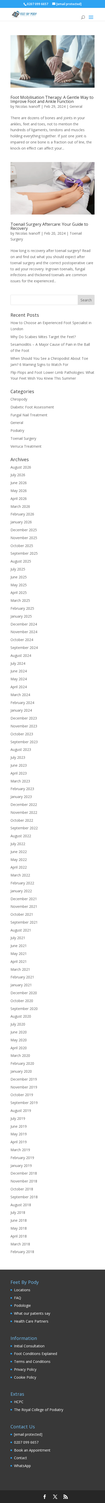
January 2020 (21, 1071)
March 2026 (20, 506)
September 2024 (24, 647)
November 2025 (23, 537)
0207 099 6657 (26, 1442)
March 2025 (20, 600)
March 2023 (20, 781)
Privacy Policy (25, 1369)
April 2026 (18, 498)
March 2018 (20, 1244)
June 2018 (18, 1220)
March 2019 (20, 1149)
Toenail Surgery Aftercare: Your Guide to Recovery (49, 226)
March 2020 (20, 1055)
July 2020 (17, 1024)
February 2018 (22, 1251)
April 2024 (18, 686)
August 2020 (20, 1016)
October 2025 (21, 545)
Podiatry (17, 430)
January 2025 (21, 616)
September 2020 (24, 1008)
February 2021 (22, 977)
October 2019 (21, 1094)
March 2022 (20, 875)
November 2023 (23, 726)
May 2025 (18, 584)
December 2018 (23, 1173)
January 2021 (21, 984)
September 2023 (24, 741)
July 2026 (17, 474)
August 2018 (20, 1204)
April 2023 (18, 773)
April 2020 (18, 1047)
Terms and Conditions (32, 1361)
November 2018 (23, 1181)
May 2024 (18, 678)
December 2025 (23, 529)
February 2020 (22, 1063)
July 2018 (17, 1212)
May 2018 (18, 1228)
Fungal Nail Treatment (28, 415)
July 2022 (17, 843)
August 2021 (20, 930)
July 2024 (17, 663)
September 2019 (24, 1102)
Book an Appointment (32, 1450)
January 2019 (21, 1165)
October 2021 (21, 914)
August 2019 (20, 1110)
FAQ (17, 1297)
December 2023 (23, 718)
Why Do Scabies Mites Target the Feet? (43, 336)
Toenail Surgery (23, 438)
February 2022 (22, 883)
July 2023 (17, 757)
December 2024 (23, 624)
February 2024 (22, 702)
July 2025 (17, 569)
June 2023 (18, 765)
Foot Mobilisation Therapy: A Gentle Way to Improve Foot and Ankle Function (52, 99)
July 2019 (17, 1118)
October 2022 (21, 820)
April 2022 (18, 867)
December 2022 (23, 804)
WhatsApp (22, 1465)
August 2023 (20, 749)
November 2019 (23, 1087)
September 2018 (24, 1196)
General (76, 106)
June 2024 (18, 671)
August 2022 (20, 835)
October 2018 (21, 1189)
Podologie (22, 1305)
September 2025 (24, 553)
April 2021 (18, 961)
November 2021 (23, 906)
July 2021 (17, 937)
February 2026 (22, 514)
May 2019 (18, 1134)
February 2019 (22, 1157)
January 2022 (21, 890)
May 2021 (18, 953)
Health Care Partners (31, 1321)
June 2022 (18, 851)
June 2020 (18, 1032)
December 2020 (23, 992)
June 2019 (18, 1126)
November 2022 (23, 812)
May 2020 (18, 1040)
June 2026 (18, 482)
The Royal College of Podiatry (38, 1409)
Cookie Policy (25, 1377)
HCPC (18, 1401)
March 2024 (20, 694)
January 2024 (21, 710)
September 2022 (24, 828)
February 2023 (22, 788)
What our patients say (32, 1313)
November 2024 (23, 631)
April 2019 (18, 1141)
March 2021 (20, 969)
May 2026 (18, 490)
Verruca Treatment (26, 446)
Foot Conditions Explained (35, 1353)
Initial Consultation (29, 1346)
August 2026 (20, 467)
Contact (20, 1457)
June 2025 (18, 577)
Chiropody (18, 399)
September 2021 (24, 922)
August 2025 (20, 561)
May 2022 (18, 859)
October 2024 (21, 639)
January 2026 (21, 522)
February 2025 (22, 608)
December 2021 (23, 898)
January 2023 (21, 796)
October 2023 (21, 733)
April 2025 (18, 592)
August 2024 (20, 655)
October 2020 (21, 1000)
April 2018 (18, 1236)
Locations (22, 1289)
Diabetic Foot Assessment (32, 407)
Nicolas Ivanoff (27, 106)
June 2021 (18, 945)
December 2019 (23, 1079)
